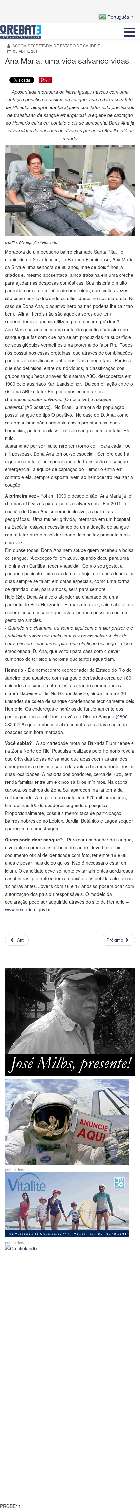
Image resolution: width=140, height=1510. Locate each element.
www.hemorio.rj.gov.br (27, 909)
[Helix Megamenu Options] (129, 31)
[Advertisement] (70, 1325)
